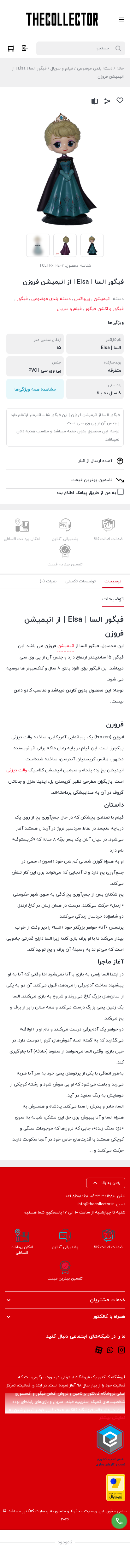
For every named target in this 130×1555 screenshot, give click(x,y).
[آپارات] (99, 1349)
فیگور (22, 299)
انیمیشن (102, 299)
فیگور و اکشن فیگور (104, 309)
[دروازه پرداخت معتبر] (115, 1487)
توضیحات (112, 581)
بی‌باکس (82, 299)
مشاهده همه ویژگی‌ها (35, 389)
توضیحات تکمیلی (80, 581)
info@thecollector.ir (96, 1204)
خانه (120, 68)
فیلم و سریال (61, 68)
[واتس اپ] (110, 1349)
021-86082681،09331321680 (90, 1196)
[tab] (113, 581)
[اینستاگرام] (121, 1349)
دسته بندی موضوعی (94, 68)
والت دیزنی (16, 770)
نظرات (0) (48, 581)
